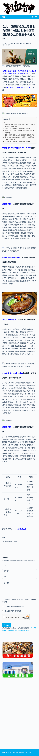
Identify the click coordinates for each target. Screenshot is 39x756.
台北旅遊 (16, 43)
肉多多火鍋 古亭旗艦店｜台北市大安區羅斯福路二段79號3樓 (19, 132)
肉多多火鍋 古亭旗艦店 (11, 257)
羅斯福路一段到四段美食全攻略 (18, 87)
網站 (5, 577)
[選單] (36, 17)
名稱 (5, 565)
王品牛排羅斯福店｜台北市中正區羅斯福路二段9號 (19, 135)
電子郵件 (7, 571)
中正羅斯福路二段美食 (10, 541)
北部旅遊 (10, 43)
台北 (4, 71)
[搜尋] (32, 17)
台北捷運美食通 (20, 529)
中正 (7, 71)
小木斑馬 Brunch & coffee (12, 373)
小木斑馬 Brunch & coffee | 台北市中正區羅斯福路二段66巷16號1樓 (19, 138)
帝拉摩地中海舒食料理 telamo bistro (16, 148)
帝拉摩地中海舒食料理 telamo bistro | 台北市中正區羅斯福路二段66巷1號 (20, 125)
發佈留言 (7, 625)
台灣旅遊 (28, 43)
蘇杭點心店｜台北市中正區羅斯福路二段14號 (17, 128)
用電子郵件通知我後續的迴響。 (14, 606)
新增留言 (7, 583)
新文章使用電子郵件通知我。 (14, 611)
